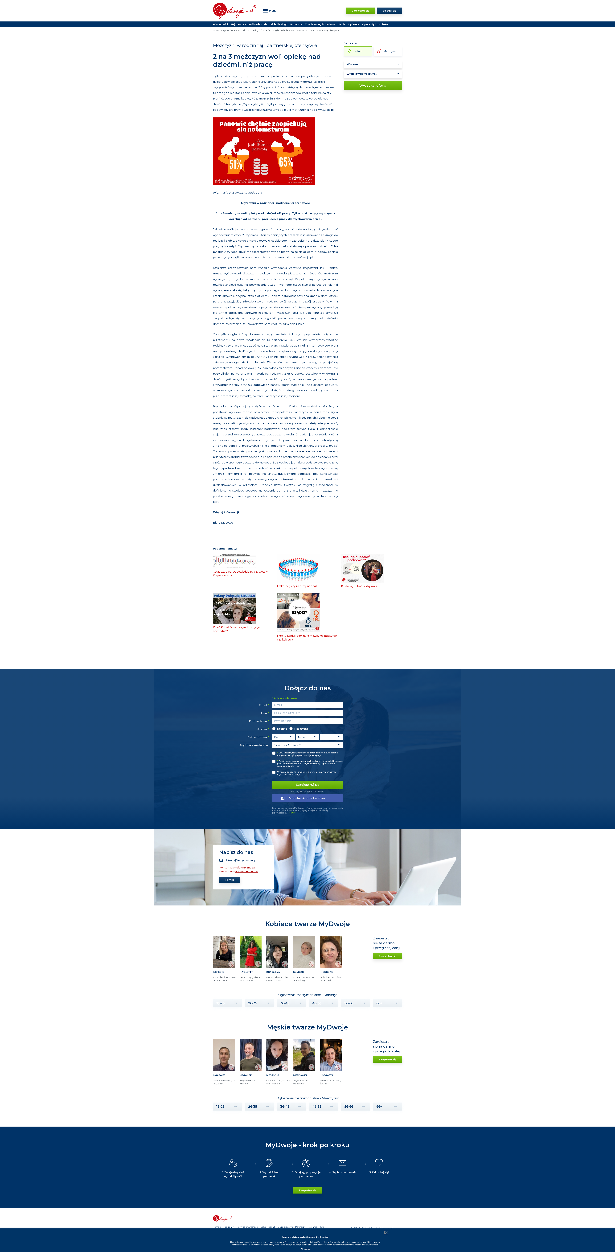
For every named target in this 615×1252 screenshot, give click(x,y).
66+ (379, 1003)
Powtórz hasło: (259, 721)
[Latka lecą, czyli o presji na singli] (298, 568)
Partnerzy (300, 1227)
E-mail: (264, 705)
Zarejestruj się (360, 10)
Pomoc (229, 879)
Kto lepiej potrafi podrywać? (359, 586)
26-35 (252, 1003)
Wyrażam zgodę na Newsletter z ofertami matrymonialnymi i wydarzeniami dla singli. (307, 773)
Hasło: (264, 713)
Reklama (312, 1227)
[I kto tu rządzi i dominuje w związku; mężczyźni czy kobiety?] (298, 612)
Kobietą (282, 728)
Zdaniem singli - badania (320, 24)
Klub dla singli (279, 24)
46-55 (316, 1003)
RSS (322, 1227)
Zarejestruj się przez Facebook (306, 798)
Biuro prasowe (223, 522)
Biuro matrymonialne (224, 30)
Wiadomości (220, 24)
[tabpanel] (224, 960)
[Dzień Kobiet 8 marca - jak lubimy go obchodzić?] (234, 608)
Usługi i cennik (268, 1227)
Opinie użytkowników (375, 24)
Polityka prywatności (247, 1227)
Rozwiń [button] (291, 813)
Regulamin (228, 1227)
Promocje (296, 24)
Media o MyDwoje (348, 24)
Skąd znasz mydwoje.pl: (254, 745)
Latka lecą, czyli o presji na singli (297, 586)
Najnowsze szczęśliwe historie (249, 24)
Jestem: (263, 729)
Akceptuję (305, 1249)
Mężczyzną (301, 728)
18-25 (220, 1003)
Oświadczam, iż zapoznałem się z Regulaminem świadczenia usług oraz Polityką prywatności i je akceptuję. (307, 754)
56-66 (348, 1003)
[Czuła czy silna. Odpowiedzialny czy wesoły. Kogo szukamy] (234, 560)
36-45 (284, 1003)
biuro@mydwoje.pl (241, 860)
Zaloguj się (389, 10)
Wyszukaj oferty (372, 85)
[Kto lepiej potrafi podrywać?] (362, 568)
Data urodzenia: (258, 737)
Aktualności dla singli (248, 30)
